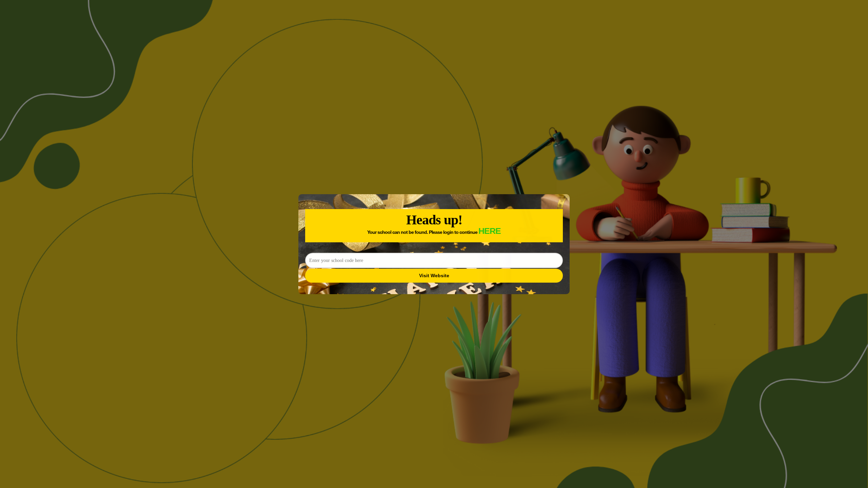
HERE (489, 231)
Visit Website (434, 275)
